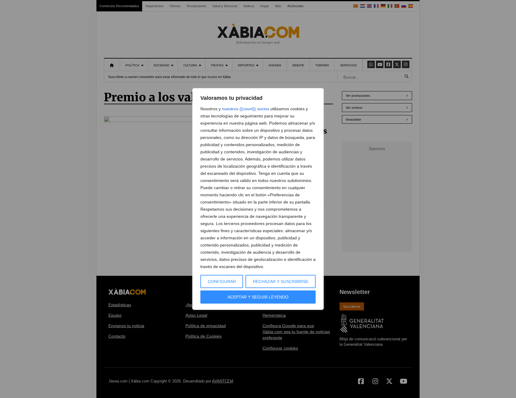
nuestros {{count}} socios (245, 108)
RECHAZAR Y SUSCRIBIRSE (280, 281)
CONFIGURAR (222, 281)
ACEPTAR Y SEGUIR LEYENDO (258, 297)
